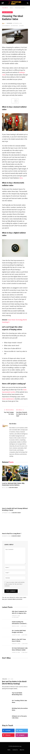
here (21, 178)
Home (9, 749)
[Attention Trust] (15, 3)
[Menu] (3, 3)
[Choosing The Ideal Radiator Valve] (15, 36)
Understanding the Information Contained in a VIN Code (19, 623)
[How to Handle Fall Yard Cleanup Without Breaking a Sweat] (15, 498)
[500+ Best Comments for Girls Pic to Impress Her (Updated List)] (6, 613)
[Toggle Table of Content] (15, 100)
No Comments (6, 25)
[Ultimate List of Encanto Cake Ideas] (6, 718)
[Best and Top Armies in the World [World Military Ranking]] (15, 669)
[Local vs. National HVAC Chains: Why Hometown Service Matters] (15, 473)
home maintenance (8, 399)
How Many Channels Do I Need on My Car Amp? (21, 414)
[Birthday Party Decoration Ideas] (6, 710)
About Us (22, 749)
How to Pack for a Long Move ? (11, 533)
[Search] (27, 3)
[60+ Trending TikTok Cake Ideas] (6, 702)
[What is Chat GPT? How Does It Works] (6, 641)
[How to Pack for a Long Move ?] (15, 523)
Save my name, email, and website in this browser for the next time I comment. (14, 584)
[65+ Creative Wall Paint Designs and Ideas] (6, 632)
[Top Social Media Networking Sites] (6, 694)
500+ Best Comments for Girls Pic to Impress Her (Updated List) (19, 613)
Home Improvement (7, 12)
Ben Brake (9, 23)
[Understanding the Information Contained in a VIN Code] (6, 623)
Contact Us (15, 749)
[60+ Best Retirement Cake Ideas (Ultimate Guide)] (6, 650)
